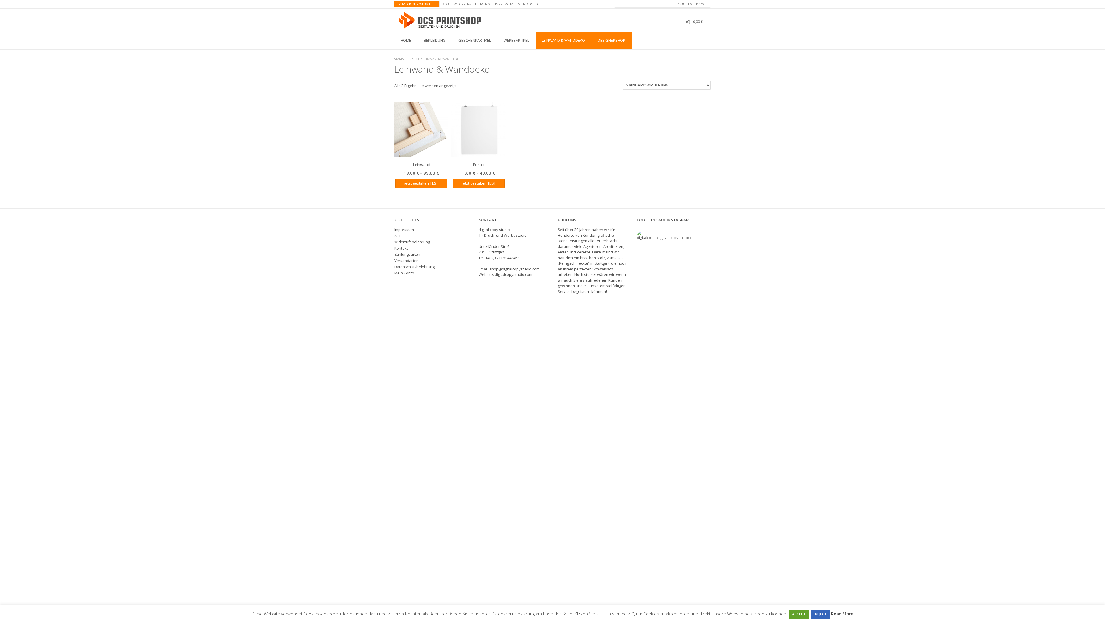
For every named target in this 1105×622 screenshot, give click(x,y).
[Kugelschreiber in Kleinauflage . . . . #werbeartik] (702, 268)
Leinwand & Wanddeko (563, 40)
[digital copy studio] (440, 20)
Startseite (401, 59)
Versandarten (406, 260)
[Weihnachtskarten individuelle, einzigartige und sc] (683, 268)
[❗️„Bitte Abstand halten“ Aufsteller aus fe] (664, 256)
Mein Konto (528, 4)
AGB (445, 4)
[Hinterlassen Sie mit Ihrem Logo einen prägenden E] (645, 268)
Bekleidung (435, 40)
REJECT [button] (820, 614)
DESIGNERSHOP (611, 40)
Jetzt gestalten (416, 183)
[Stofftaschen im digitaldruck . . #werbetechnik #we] (645, 256)
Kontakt (401, 248)
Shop (416, 59)
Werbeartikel (516, 40)
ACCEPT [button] (798, 614)
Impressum (504, 4)
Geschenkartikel (474, 40)
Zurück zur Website (415, 4)
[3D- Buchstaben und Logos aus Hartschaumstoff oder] (664, 268)
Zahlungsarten (407, 254)
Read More (842, 614)
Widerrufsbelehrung (472, 4)
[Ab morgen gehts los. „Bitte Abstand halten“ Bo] (683, 256)
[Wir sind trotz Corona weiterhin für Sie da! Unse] (702, 256)
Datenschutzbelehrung (414, 266)
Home (406, 40)
